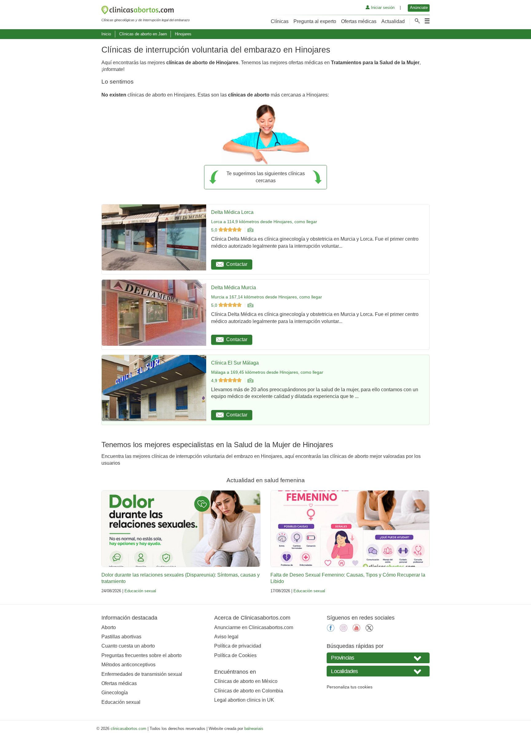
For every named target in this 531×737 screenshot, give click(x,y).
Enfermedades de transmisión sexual (141, 674)
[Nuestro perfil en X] (369, 630)
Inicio (106, 34)
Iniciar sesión (382, 7)
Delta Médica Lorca (232, 212)
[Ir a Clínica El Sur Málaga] (250, 380)
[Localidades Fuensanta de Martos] (378, 671)
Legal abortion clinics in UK (244, 700)
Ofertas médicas (358, 21)
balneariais (253, 728)
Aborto (108, 627)
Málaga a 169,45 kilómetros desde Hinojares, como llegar (267, 372)
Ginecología (114, 692)
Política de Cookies (235, 655)
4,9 (214, 380)
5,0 (214, 229)
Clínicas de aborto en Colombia (248, 690)
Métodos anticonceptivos (128, 664)
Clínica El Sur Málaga (235, 362)
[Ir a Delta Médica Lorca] (250, 230)
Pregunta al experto (314, 21)
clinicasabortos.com (128, 728)
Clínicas (280, 21)
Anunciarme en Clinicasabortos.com (253, 627)
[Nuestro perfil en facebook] (331, 630)
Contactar (236, 264)
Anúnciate (419, 7)
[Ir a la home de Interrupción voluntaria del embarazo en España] (145, 11)
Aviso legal (226, 636)
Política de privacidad (237, 645)
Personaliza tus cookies (349, 686)
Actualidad (393, 21)
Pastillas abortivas (121, 636)
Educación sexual (140, 591)
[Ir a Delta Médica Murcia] (250, 305)
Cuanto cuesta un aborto (128, 645)
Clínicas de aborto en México (245, 681)
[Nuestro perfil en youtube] (356, 630)
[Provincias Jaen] (378, 657)
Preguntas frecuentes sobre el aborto (141, 655)
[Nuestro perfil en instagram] (344, 630)
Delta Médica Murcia (233, 287)
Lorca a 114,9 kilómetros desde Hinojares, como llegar (264, 221)
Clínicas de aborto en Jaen (143, 34)
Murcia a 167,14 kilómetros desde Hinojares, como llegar (266, 296)
